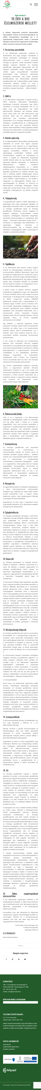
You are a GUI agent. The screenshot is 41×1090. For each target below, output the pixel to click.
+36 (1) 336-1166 (11, 989)
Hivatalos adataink (9, 1049)
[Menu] (35, 4)
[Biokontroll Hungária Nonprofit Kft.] (17, 4)
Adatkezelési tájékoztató (11, 1047)
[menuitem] (30, 4)
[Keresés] (30, 4)
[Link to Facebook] (33, 1087)
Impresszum (7, 1044)
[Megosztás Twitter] (13, 959)
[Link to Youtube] (25, 959)
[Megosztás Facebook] (6, 959)
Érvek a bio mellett (20, 15)
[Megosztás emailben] (19, 959)
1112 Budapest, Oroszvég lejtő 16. (17, 985)
